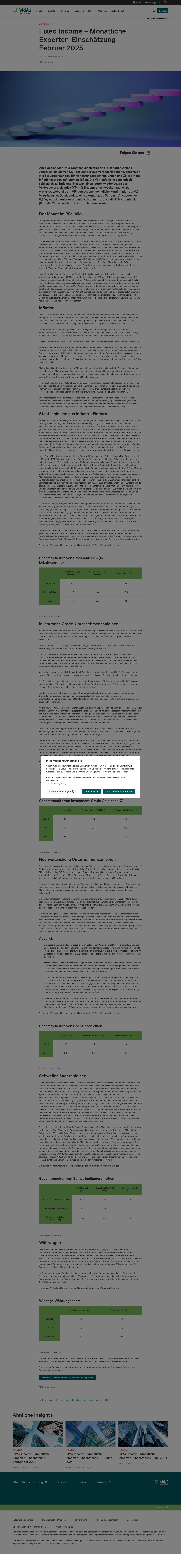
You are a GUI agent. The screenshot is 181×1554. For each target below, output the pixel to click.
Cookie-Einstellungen (60, 791)
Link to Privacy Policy (56, 783)
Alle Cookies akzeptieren (119, 791)
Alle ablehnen (91, 791)
